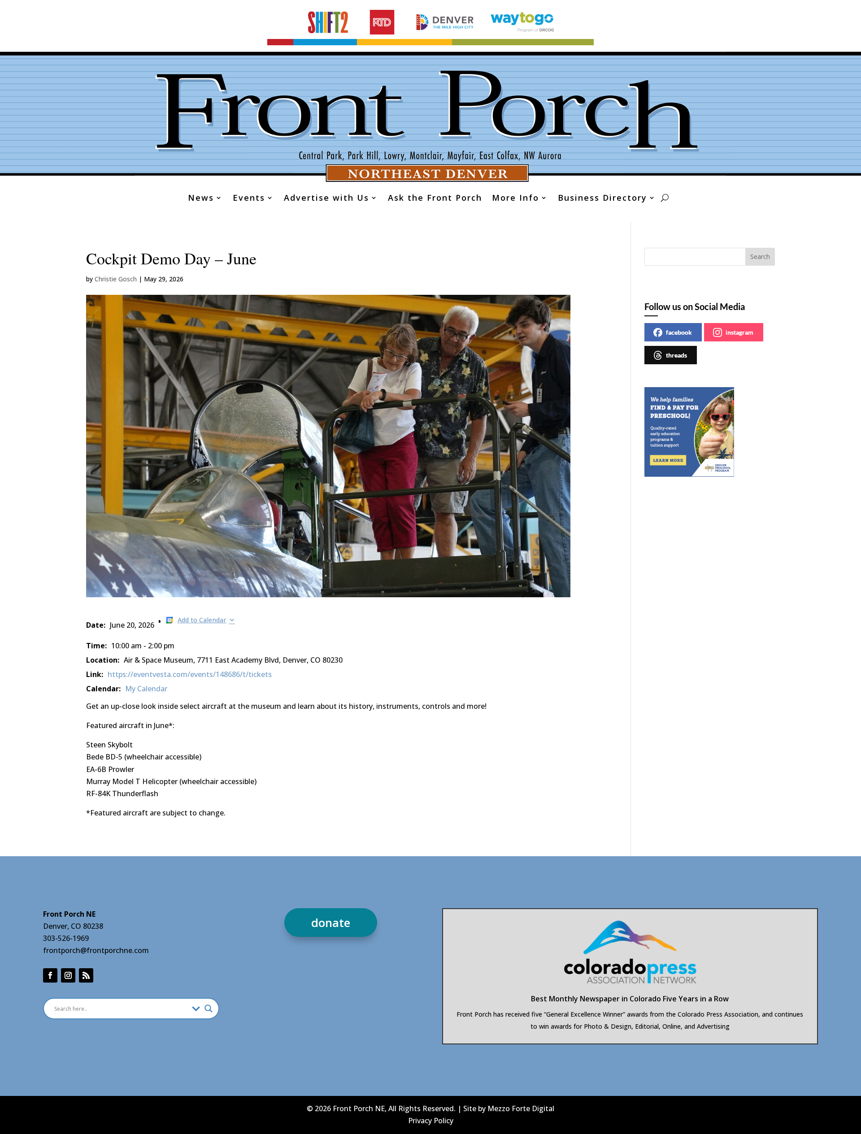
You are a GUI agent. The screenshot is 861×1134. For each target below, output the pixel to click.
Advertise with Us (326, 198)
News (201, 198)
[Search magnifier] (208, 1008)
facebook (679, 332)
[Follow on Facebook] (50, 975)
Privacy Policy (430, 1120)
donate (330, 922)
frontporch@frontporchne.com (96, 950)
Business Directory (602, 198)
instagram (739, 332)
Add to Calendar (202, 620)
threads (676, 355)
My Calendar (146, 689)
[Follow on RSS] (86, 975)
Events (249, 198)
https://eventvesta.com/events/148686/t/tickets (190, 674)
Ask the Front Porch (435, 198)
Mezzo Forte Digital (520, 1108)
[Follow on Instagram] (68, 975)
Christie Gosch (116, 279)
